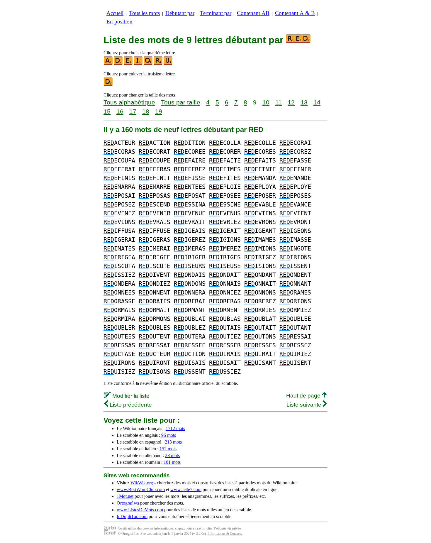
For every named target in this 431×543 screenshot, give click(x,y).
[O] (148, 63)
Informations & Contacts (225, 534)
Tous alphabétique (129, 102)
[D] (118, 63)
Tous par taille (180, 102)
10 (265, 102)
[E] (128, 63)
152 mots (168, 448)
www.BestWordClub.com (141, 489)
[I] (138, 63)
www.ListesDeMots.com (140, 509)
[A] (108, 63)
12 (291, 102)
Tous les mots (144, 13)
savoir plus (204, 528)
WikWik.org (141, 482)
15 (107, 111)
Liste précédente (130, 405)
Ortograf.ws (128, 502)
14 (316, 102)
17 (132, 111)
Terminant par (215, 13)
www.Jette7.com (185, 489)
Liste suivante (304, 405)
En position (119, 21)
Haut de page (304, 396)
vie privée (234, 528)
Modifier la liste (130, 396)
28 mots (172, 455)
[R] (158, 63)
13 (304, 102)
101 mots (172, 462)
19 (158, 111)
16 (119, 111)
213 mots (173, 441)
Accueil (114, 13)
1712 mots (175, 428)
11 (278, 102)
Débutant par (179, 13)
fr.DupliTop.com (132, 516)
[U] (168, 63)
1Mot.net (125, 496)
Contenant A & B (295, 13)
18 (145, 111)
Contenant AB (253, 13)
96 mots (168, 435)
